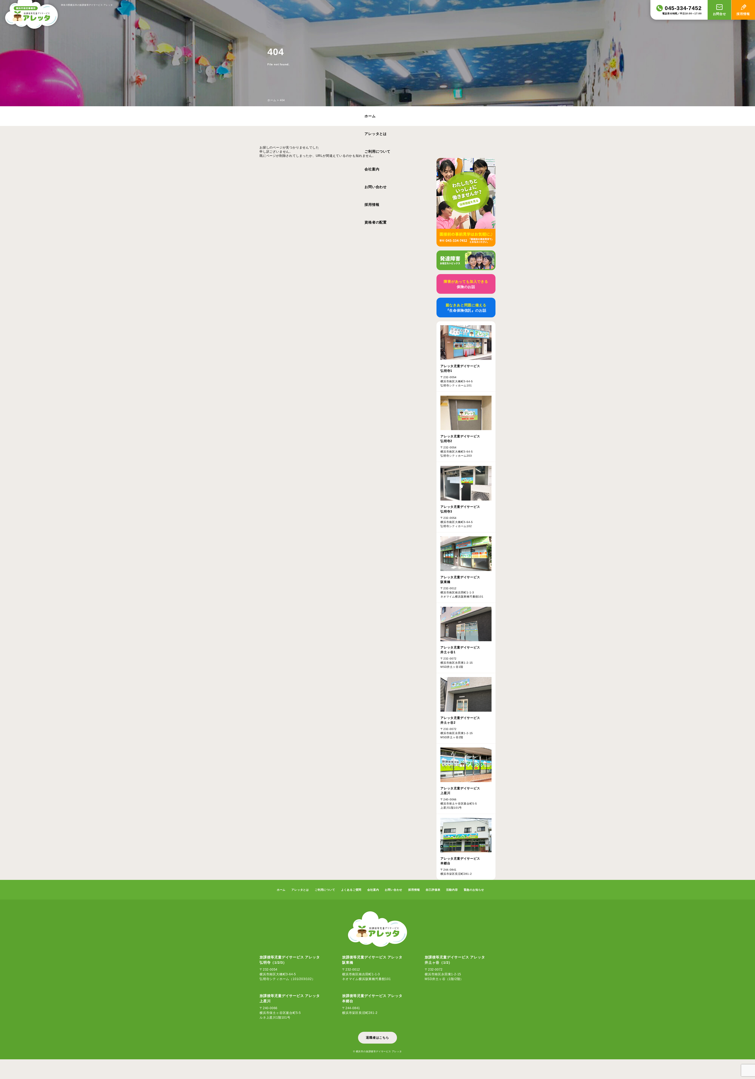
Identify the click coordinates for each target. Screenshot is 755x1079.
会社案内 (372, 169)
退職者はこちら (377, 1037)
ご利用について (377, 151)
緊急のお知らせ (474, 889)
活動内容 (452, 889)
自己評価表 (433, 889)
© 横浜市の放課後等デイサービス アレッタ (377, 1051)
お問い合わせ (376, 187)
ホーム (271, 100)
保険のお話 (466, 284)
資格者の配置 (376, 222)
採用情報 (372, 205)
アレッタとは (376, 134)
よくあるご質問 (351, 889)
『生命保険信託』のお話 (466, 307)
